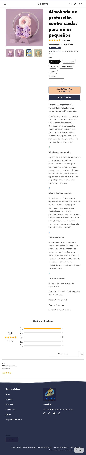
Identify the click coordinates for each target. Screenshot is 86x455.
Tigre (53, 67)
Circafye (19, 447)
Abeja (53, 72)
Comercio (9, 399)
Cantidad (52, 76)
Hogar (8, 394)
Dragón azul (69, 62)
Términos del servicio (56, 450)
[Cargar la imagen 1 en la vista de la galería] (10, 53)
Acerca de (9, 404)
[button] (4, 3)
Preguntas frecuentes (14, 420)
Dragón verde (66, 67)
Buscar (8, 415)
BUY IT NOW (64, 97)
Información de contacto (72, 450)
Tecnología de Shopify (29, 447)
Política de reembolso (61, 447)
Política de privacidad (45, 447)
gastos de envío (56, 51)
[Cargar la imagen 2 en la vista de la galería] (19, 53)
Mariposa (54, 62)
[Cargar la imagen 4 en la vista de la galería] (38, 53)
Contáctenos (10, 410)
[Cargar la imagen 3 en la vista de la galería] (29, 53)
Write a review (63, 354)
